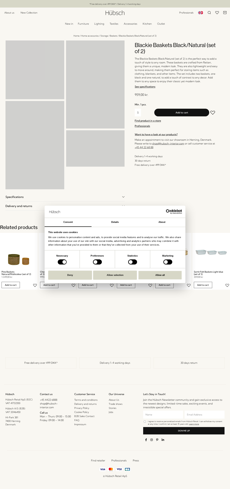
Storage (104, 36)
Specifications (14, 197)
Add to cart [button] (11, 285)
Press (136, 460)
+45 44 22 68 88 (144, 147)
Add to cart (182, 112)
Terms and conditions (85, 399)
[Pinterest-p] (157, 440)
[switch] (97, 262)
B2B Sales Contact (84, 416)
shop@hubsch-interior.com (168, 143)
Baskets (113, 36)
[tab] (65, 196)
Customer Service (84, 394)
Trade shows (115, 403)
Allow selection (115, 275)
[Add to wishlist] (213, 113)
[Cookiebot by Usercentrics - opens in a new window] (168, 211)
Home (76, 36)
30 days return (189, 362)
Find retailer (98, 460)
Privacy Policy (81, 408)
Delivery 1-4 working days (115, 362)
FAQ (76, 420)
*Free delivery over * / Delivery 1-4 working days (115, 4)
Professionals (119, 460)
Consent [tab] (68, 222)
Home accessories (90, 36)
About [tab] (161, 222)
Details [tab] (115, 222)
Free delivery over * (41, 362)
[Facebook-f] (146, 440)
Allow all (160, 275)
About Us (114, 399)
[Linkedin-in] (163, 440)
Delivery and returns (18, 206)
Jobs (111, 412)
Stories (112, 408)
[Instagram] (151, 440)
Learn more (194, 424)
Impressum (80, 424)
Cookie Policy (81, 412)
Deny (70, 275)
